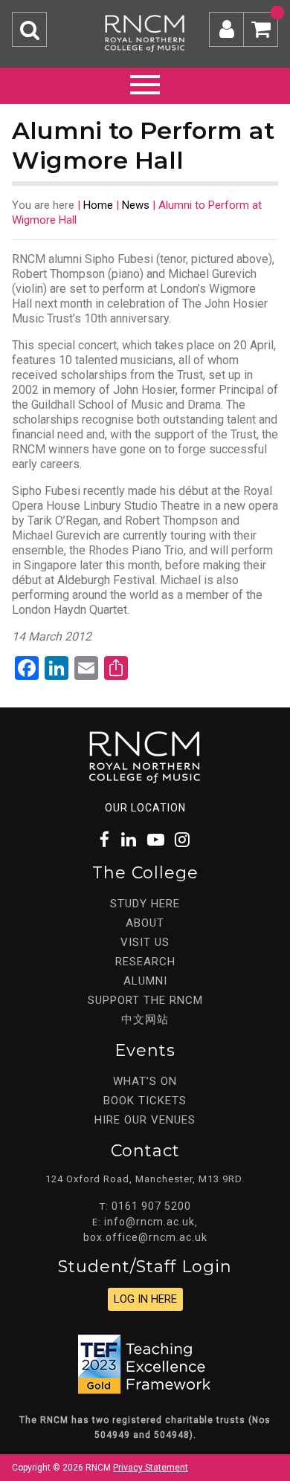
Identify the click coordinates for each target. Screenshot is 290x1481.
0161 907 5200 (151, 1206)
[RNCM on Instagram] (183, 840)
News (135, 205)
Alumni (145, 981)
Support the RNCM (145, 1000)
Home (98, 205)
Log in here (145, 1299)
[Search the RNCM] (29, 29)
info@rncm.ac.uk (149, 1222)
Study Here (145, 903)
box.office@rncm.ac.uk (145, 1237)
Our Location (145, 808)
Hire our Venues (145, 1120)
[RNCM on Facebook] (105, 840)
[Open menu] (145, 82)
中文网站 (145, 1019)
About (145, 923)
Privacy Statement (150, 1467)
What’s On (145, 1081)
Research (145, 961)
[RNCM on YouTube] (156, 840)
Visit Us (145, 942)
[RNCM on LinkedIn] (129, 840)
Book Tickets (145, 1100)
